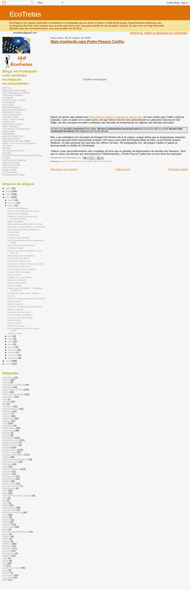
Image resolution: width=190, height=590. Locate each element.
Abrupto (6, 148)
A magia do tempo (15, 248)
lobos (5, 503)
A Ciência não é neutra (13, 100)
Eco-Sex (11, 296)
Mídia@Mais (8, 133)
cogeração (7, 426)
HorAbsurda (8, 121)
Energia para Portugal (13, 174)
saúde (5, 560)
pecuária (6, 524)
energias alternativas (13, 454)
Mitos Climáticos (10, 126)
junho (10, 341)
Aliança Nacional (11, 162)
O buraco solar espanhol (18, 238)
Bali (4, 404)
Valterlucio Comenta (12, 124)
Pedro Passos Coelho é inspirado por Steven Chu (115, 117)
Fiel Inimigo (8, 105)
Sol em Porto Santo (16, 326)
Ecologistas (8, 438)
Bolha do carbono (15, 304)
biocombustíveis (10, 409)
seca (4, 563)
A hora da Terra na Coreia (19, 312)
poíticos (6, 541)
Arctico (5, 392)
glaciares (7, 474)
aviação (6, 401)
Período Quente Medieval (15, 532)
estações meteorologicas (15, 459)
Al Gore (6, 380)
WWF (5, 580)
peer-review (8, 527)
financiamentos (10, 462)
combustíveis (9, 428)
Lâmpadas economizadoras (16, 495)
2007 (9, 188)
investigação (8, 488)
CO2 (4, 423)
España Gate (13, 232)
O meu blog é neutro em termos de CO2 (25, 264)
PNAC (5, 539)
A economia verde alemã (18, 258)
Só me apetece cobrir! (13, 150)
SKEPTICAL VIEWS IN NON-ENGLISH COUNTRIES (159, 33)
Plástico (6, 536)
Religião (6, 556)
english (6, 457)
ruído (5, 558)
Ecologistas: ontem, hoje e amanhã (23, 293)
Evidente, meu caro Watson (19, 277)
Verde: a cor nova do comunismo (18, 143)
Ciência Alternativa (11, 114)
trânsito (6, 572)
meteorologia (9, 507)
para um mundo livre (12, 136)
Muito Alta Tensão (11, 165)
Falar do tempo (10, 167)
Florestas (7, 464)
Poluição (6, 546)
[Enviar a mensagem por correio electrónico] (83, 158)
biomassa (7, 411)
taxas (5, 570)
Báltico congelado (15, 221)
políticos (6, 544)
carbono (6, 416)
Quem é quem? (14, 301)
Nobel (5, 517)
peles (5, 529)
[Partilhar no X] (95, 158)
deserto (6, 433)
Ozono (5, 522)
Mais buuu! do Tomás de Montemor (23, 229)
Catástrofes (8, 418)
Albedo (6, 382)
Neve (5, 515)
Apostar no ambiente (16, 280)
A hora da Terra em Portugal (20, 317)
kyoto (5, 493)
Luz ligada (7, 97)
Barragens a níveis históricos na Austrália (26, 227)
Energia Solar (9, 452)
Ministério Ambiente (12, 512)
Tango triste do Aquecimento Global (23, 211)
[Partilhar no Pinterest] (102, 158)
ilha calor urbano (10, 486)
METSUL (7, 88)
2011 (9, 361)
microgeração (9, 510)
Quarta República (11, 138)
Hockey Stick (106, 161)
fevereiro (12, 203)
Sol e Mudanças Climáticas (16, 93)
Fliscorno (7, 146)
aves (4, 399)
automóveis (8, 397)
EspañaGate (13, 235)
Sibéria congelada (15, 309)
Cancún (6, 413)
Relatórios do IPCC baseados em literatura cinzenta (22, 217)
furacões (6, 471)
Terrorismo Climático (12, 95)
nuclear (6, 519)
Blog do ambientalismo (14, 109)
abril (10, 336)
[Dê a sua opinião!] (92, 158)
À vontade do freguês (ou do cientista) (24, 307)
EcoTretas (25, 14)
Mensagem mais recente (63, 169)
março (11, 205)
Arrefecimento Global (13, 394)
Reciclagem (8, 553)
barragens (7, 406)
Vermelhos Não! (10, 117)
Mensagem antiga (178, 169)
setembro (12, 350)
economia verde (10, 440)
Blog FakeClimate (11, 107)
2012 (9, 364)
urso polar (7, 577)
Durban (6, 435)
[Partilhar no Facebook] (99, 158)
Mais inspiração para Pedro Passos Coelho (87, 41)
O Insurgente (8, 102)
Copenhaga (8, 430)
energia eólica (9, 450)
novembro (13, 355)
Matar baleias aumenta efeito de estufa (24, 224)
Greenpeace (8, 476)
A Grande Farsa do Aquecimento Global (22, 155)
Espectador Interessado (14, 90)
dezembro (13, 358)
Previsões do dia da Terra (19, 261)
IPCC (5, 491)
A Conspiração (9, 172)
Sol (4, 565)
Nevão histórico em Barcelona (21, 245)
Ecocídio (6, 153)
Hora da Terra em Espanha (19, 315)
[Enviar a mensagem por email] (88, 158)
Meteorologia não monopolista (20, 256)
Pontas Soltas (9, 170)
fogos (5, 466)
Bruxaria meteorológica (17, 214)
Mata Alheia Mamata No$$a (16, 141)
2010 (9, 197)
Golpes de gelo (14, 320)
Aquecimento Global (68, 161)
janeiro (11, 200)
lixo (4, 500)
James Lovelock (14, 333)
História (97, 161)
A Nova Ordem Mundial (14, 160)
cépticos (6, 421)
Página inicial (123, 169)
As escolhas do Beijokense (16, 129)
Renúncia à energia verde (19, 266)
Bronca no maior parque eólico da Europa (26, 298)
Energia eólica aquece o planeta (21, 269)
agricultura (7, 377)
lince (4, 498)
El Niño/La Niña (10, 445)
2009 (9, 194)
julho (10, 344)
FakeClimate (8, 131)
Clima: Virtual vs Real (13, 119)
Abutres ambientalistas (17, 208)
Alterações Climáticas (13, 385)
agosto (11, 347)
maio (10, 339)
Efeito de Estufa (10, 442)
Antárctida (7, 387)
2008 (9, 191)
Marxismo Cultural (11, 112)
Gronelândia (8, 479)
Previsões (7, 548)
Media (5, 505)
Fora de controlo (14, 323)
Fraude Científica (85, 161)
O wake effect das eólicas (19, 272)
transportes (8, 575)
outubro (11, 352)
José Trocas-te (14, 275)
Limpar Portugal (14, 285)
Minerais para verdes (17, 283)
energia (6, 447)
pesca (5, 534)
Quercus (6, 551)
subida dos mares (11, 568)
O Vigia (6, 158)
